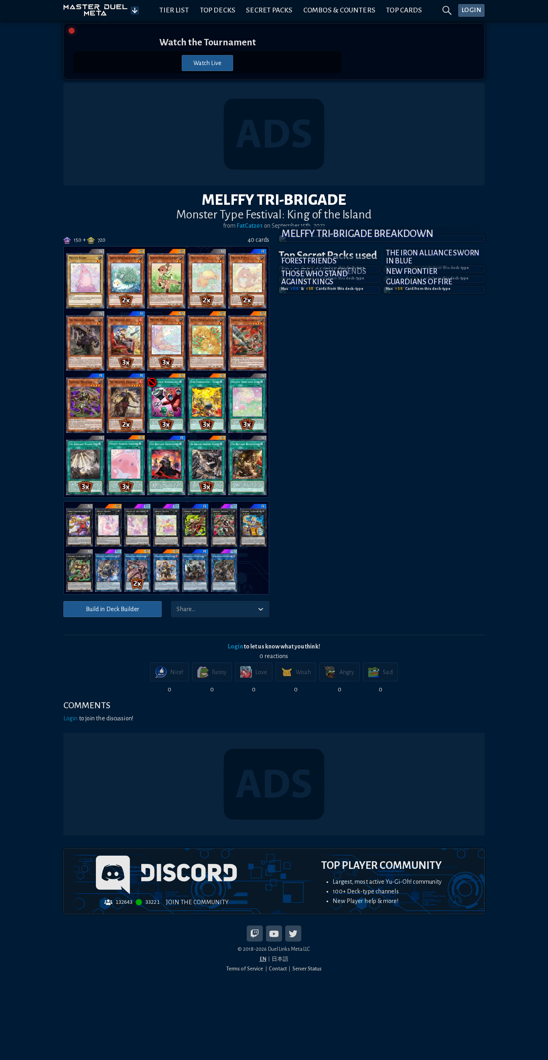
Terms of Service (245, 969)
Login (235, 646)
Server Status (307, 969)
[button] (382, 238)
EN (263, 959)
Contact (278, 969)
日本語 (280, 959)
